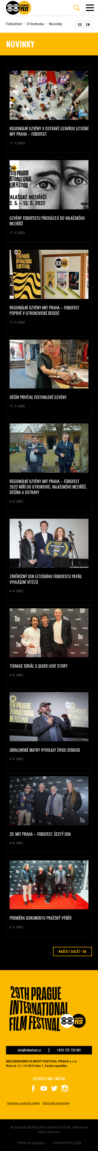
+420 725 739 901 (69, 1050)
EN (88, 24)
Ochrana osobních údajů (23, 1103)
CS (80, 24)
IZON (77, 1143)
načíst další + (72, 951)
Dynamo (38, 1143)
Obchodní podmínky (56, 1103)
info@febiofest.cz (29, 1050)
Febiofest (14, 24)
